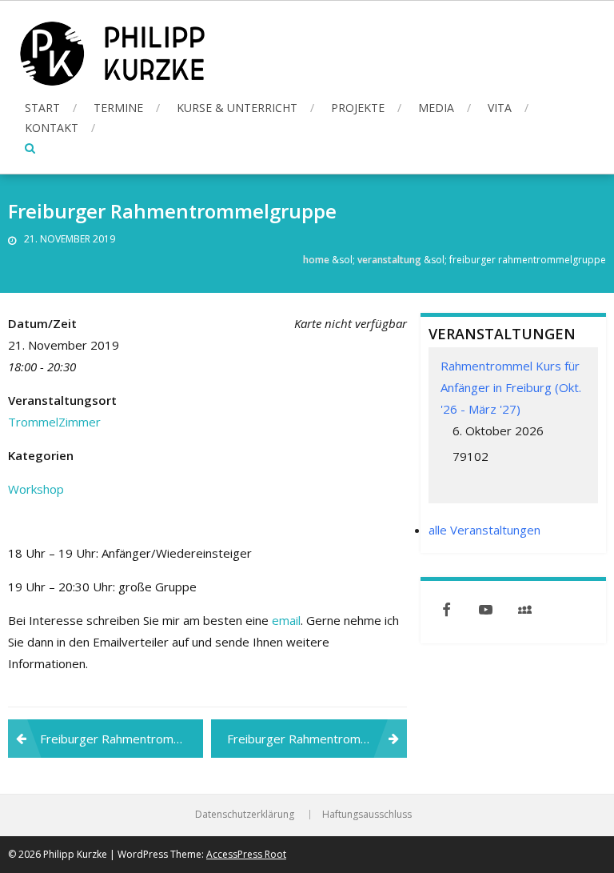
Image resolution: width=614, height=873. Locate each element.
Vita (500, 107)
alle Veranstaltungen (484, 530)
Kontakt (51, 127)
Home (316, 259)
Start (42, 107)
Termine (118, 107)
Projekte (358, 107)
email (286, 620)
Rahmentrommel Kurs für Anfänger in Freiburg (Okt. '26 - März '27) (511, 387)
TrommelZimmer (54, 422)
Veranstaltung (389, 259)
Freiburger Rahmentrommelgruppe (121, 739)
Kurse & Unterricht (237, 107)
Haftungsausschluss (367, 814)
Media (436, 107)
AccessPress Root (246, 854)
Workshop (36, 489)
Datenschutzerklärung (244, 814)
